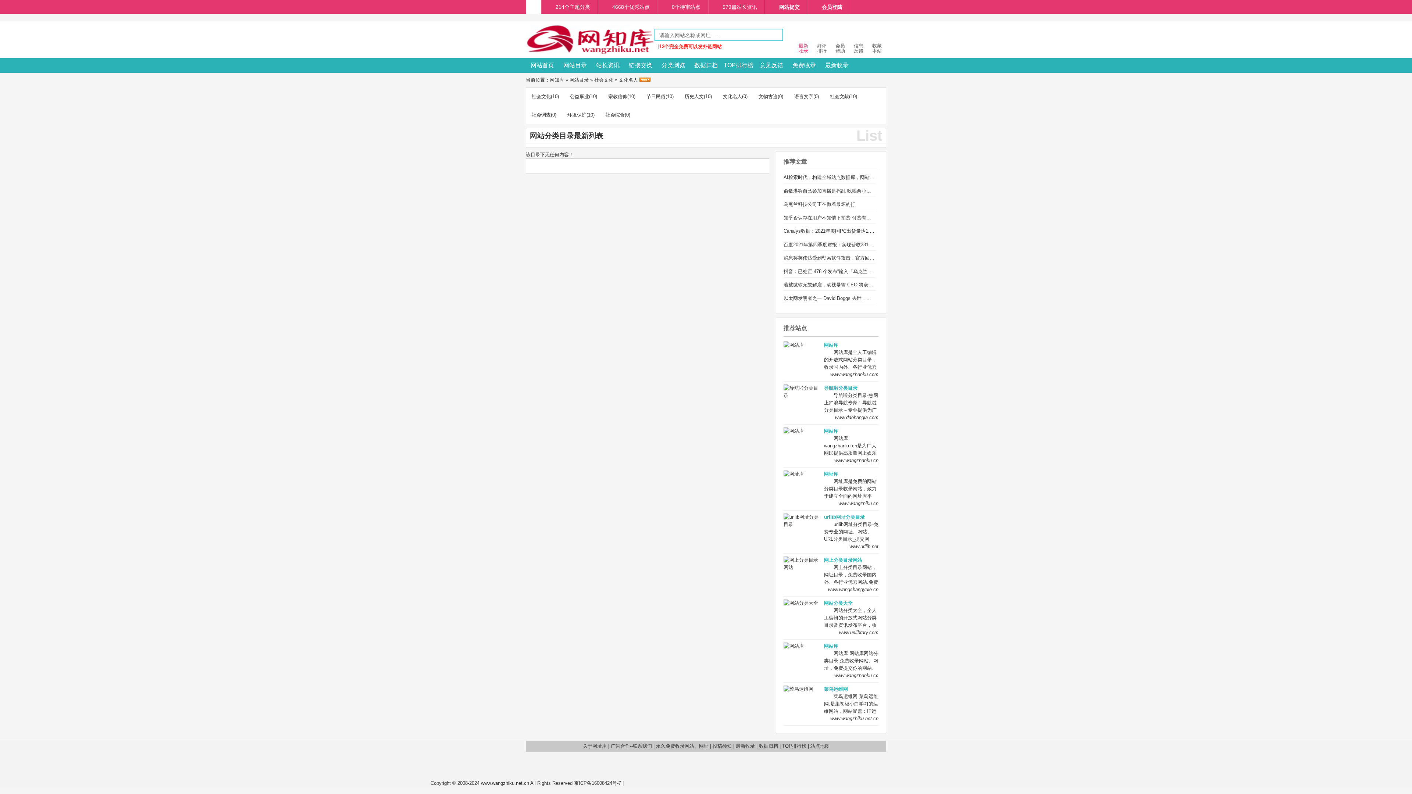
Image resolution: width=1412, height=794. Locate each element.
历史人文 (694, 96)
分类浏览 (673, 65)
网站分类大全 (838, 603)
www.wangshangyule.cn (853, 589)
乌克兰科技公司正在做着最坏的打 (819, 204)
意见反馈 (771, 65)
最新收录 (837, 65)
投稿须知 (722, 746)
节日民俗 (656, 96)
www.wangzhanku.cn (856, 460)
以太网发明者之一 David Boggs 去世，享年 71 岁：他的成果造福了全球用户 (865, 298)
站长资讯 (608, 65)
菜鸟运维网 (836, 689)
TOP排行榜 (738, 65)
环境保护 (576, 115)
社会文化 (603, 80)
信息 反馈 (858, 48)
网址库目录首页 (533, 7)
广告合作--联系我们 (631, 746)
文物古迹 (768, 96)
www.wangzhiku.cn (858, 503)
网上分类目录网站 (843, 560)
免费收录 (804, 65)
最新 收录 (803, 48)
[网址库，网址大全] (590, 53)
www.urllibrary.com (858, 632)
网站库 (831, 345)
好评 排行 (822, 48)
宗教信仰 (617, 96)
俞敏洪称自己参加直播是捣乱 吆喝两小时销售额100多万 (843, 191)
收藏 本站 (877, 48)
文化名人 (628, 80)
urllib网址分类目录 (844, 517)
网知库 (557, 80)
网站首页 (542, 65)
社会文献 (839, 96)
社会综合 (615, 115)
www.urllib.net (863, 546)
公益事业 (579, 96)
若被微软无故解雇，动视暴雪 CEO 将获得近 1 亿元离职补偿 (848, 284)
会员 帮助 (840, 48)
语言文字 (803, 96)
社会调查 (541, 115)
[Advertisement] (803, 768)
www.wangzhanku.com (854, 374)
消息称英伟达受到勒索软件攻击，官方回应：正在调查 (841, 258)
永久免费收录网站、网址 (682, 746)
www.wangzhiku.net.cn (854, 718)
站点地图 (820, 746)
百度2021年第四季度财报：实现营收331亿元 (831, 244)
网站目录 (575, 65)
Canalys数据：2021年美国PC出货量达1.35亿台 (834, 231)
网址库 (831, 474)
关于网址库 (595, 746)
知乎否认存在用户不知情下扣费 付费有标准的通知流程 (842, 218)
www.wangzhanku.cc (856, 675)
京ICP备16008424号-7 (597, 783)
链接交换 (640, 65)
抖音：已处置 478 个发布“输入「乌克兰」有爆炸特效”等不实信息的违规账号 (864, 271)
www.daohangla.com (856, 417)
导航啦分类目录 (840, 388)
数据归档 (706, 65)
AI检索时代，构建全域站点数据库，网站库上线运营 (839, 177)
